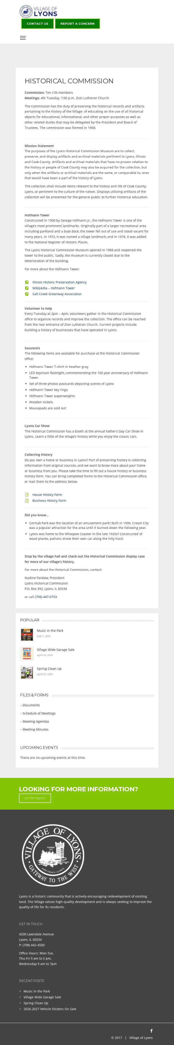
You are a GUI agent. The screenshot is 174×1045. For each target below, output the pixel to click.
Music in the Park (50, 630)
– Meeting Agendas (34, 721)
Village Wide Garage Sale (56, 649)
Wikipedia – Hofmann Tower (53, 288)
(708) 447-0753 (46, 597)
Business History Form (49, 500)
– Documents (30, 705)
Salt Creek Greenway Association (57, 294)
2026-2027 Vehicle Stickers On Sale (50, 1009)
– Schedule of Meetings (38, 713)
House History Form (47, 494)
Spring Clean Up (49, 668)
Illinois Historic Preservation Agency (59, 282)
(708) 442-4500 (34, 945)
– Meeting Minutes (34, 729)
